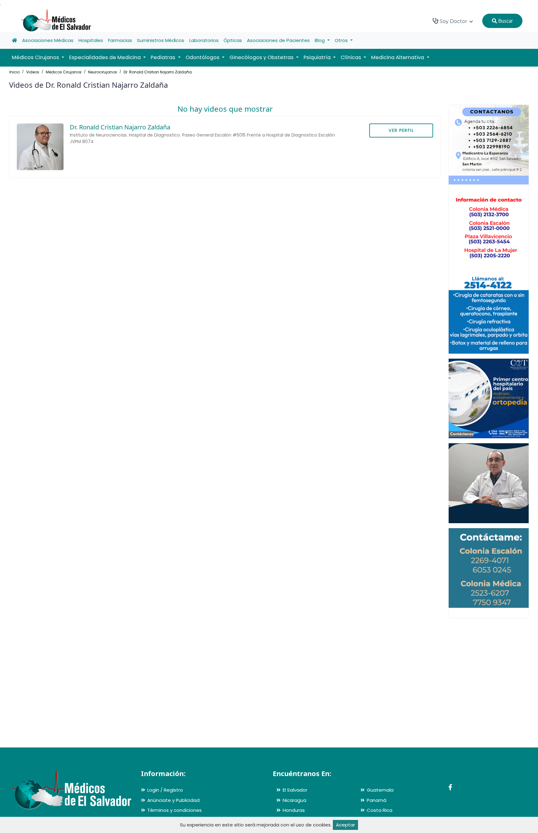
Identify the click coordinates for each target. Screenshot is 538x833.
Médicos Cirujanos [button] (36, 57)
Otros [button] (342, 40)
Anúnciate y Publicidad (173, 800)
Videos (32, 72)
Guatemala (380, 790)
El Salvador (295, 790)
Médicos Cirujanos (64, 72)
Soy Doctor (453, 21)
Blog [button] (320, 40)
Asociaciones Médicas (47, 40)
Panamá (376, 800)
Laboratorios (204, 40)
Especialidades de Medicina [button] (105, 57)
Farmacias (120, 40)
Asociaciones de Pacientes (278, 40)
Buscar (505, 21)
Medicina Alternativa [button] (398, 57)
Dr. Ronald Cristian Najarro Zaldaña (158, 72)
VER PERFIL (401, 130)
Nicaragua (294, 800)
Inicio (14, 72)
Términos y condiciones (174, 810)
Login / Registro (165, 790)
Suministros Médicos (160, 40)
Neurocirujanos (102, 72)
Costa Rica (379, 810)
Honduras (294, 810)
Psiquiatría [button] (318, 57)
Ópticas (233, 40)
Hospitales (90, 40)
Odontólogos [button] (203, 57)
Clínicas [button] (351, 57)
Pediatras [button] (164, 57)
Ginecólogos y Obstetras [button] (262, 57)
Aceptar (345, 824)
